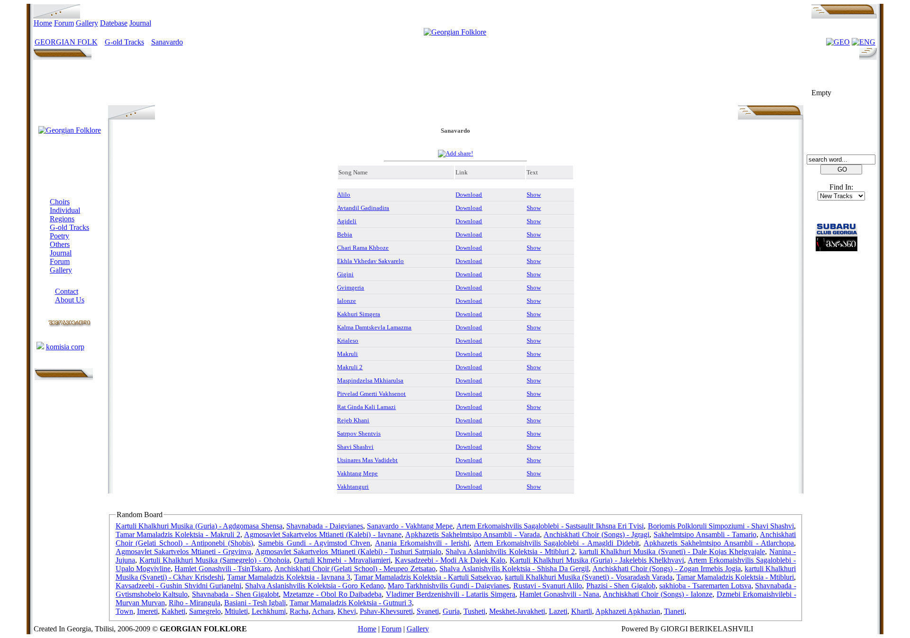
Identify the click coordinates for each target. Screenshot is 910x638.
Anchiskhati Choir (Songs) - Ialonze (657, 594)
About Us (69, 300)
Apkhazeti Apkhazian (627, 611)
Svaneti (428, 611)
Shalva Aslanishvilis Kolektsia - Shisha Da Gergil (514, 569)
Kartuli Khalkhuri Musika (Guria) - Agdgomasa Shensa (199, 526)
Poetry (59, 236)
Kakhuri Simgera (358, 314)
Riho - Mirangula (194, 603)
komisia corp (65, 347)
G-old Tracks (124, 42)
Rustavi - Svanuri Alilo (547, 586)
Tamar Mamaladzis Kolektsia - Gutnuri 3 (351, 603)
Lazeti (558, 611)
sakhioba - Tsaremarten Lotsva (705, 586)
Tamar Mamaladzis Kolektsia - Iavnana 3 (288, 577)
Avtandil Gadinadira (363, 207)
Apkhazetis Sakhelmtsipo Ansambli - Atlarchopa (719, 543)
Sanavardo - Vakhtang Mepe (410, 526)
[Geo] (838, 42)
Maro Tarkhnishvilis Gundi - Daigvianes (448, 586)
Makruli (347, 353)
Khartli (581, 611)
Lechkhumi (269, 611)
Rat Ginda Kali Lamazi (366, 406)
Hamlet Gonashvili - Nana (559, 594)
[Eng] (863, 42)
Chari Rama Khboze (363, 247)
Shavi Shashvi (355, 446)
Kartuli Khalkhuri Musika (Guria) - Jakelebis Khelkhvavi (597, 560)
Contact (66, 291)
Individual (65, 210)
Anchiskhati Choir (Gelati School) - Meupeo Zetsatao (355, 569)
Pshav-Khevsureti (386, 611)
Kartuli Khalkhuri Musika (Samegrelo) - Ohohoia (214, 560)
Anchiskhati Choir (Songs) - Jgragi (596, 534)
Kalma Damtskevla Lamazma (374, 327)
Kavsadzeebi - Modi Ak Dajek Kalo (450, 560)
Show (534, 194)
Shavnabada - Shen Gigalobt (235, 594)
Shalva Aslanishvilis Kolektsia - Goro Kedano (314, 586)
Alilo (343, 194)
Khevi (346, 611)
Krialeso (347, 340)
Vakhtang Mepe (357, 473)
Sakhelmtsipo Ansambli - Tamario (705, 534)
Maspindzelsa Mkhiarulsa (370, 380)
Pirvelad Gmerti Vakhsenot (371, 393)
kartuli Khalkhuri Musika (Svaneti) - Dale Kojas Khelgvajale (672, 551)
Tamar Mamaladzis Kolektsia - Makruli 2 (178, 534)
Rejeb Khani (353, 420)
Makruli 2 (350, 367)
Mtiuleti (236, 611)
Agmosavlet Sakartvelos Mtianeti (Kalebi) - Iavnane (322, 534)
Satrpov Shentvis (359, 433)
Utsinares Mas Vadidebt (367, 460)
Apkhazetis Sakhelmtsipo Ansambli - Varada (472, 534)
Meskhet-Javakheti (517, 611)
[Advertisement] (455, 84)
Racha (299, 611)
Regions (62, 219)
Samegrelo (205, 611)
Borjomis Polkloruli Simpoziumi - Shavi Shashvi (721, 526)
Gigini (345, 274)
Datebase (113, 23)
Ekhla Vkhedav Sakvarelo (370, 260)
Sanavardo (167, 42)
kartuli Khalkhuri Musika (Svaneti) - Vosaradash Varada (589, 577)
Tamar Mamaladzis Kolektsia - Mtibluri (735, 577)
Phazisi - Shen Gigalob (620, 586)
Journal (140, 23)
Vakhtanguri (353, 486)
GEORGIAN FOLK (66, 42)
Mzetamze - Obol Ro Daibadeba (332, 594)
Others (60, 244)
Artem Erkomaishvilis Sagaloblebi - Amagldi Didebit (556, 543)
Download (468, 194)
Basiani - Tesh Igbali (255, 603)
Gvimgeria (350, 287)
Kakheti (173, 611)
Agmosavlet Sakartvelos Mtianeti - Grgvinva (184, 551)
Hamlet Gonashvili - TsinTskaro (222, 569)
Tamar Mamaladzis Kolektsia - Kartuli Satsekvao (427, 577)
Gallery (87, 23)
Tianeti (674, 611)
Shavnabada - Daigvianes (324, 526)
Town (124, 611)
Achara (323, 611)
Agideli (346, 221)
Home (43, 23)
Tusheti (474, 611)
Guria (451, 611)
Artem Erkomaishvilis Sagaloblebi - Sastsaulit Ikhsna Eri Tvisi (550, 526)
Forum (64, 23)
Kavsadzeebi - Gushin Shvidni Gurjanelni (178, 586)
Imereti (147, 611)
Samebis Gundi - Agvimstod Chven (314, 543)
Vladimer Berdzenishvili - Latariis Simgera (450, 594)
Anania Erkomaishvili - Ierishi (422, 543)
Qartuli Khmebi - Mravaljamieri (342, 560)
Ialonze (346, 300)
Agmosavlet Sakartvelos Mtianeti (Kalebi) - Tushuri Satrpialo (348, 551)
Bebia (344, 234)
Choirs (60, 202)
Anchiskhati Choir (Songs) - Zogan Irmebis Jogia (666, 569)
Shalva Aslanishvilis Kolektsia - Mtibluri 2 (510, 551)
